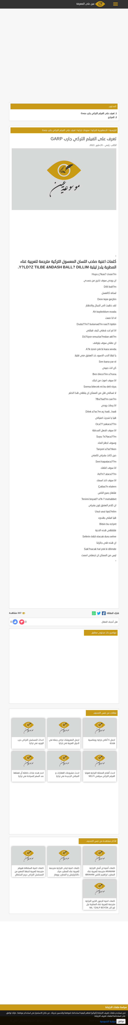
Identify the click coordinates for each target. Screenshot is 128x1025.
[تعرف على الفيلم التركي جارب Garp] (104, 613)
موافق (121, 1021)
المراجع (111, 117)
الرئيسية (113, 130)
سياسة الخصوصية (108, 1021)
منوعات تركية (83, 130)
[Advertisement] (64, 31)
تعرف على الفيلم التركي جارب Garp (97, 113)
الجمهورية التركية (99, 130)
